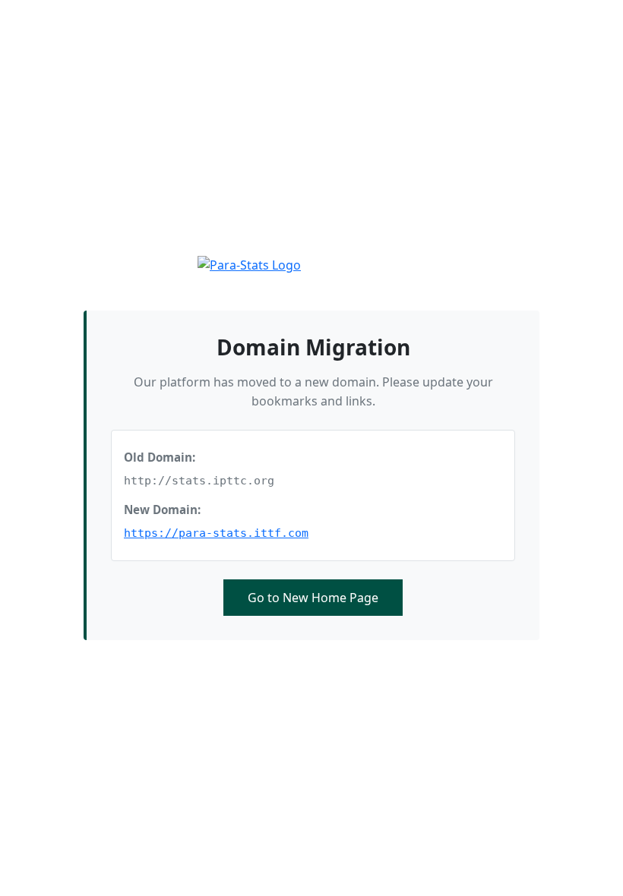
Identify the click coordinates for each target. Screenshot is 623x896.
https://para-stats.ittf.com (216, 533)
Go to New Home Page (313, 597)
